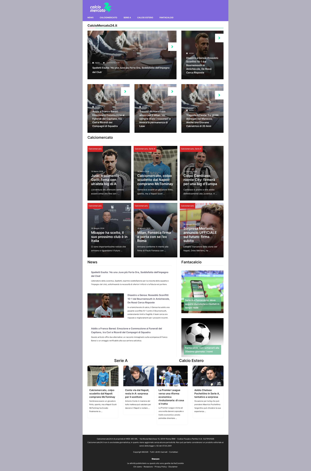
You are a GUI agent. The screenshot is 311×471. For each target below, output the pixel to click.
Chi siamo (137, 467)
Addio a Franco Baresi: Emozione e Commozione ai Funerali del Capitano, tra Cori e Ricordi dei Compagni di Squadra (108, 119)
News (90, 17)
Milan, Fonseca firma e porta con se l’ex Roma (154, 237)
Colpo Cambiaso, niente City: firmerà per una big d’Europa (200, 180)
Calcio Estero (145, 17)
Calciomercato (108, 17)
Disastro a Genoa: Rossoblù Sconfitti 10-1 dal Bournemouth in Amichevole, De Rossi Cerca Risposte (202, 65)
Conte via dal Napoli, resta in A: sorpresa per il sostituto (137, 393)
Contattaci (173, 452)
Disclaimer (173, 467)
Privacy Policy (161, 467)
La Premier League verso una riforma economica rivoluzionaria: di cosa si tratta (171, 397)
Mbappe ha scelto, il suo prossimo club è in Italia (109, 237)
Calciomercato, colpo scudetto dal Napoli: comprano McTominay (155, 180)
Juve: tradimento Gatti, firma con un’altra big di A (105, 180)
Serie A (127, 17)
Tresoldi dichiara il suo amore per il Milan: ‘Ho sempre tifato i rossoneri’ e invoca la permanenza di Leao (155, 119)
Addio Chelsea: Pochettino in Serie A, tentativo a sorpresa (207, 393)
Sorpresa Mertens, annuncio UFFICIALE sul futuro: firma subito (200, 234)
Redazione (148, 467)
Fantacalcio (166, 17)
